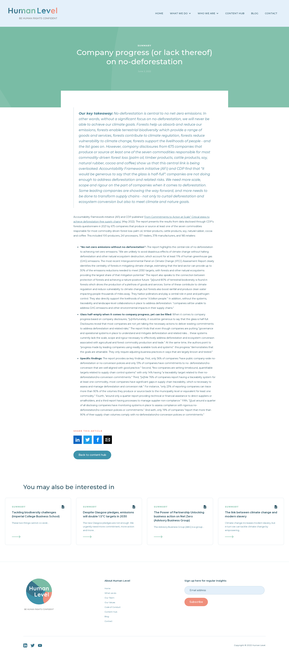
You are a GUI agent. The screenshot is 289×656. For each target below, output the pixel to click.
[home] (32, 13)
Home (159, 13)
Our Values (110, 602)
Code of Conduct (113, 607)
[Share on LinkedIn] (77, 440)
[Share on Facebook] (97, 440)
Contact (271, 13)
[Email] (108, 440)
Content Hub (234, 13)
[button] (180, 13)
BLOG (254, 13)
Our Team (109, 597)
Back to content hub (92, 454)
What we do (110, 593)
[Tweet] (87, 440)
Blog (107, 616)
